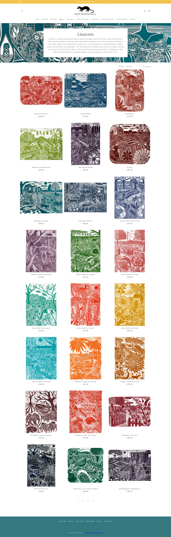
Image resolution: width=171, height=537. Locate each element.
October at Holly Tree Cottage (129, 381)
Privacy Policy (90, 521)
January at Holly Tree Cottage (129, 221)
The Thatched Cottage (85, 167)
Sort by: (121, 66)
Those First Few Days (41, 489)
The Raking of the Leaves (130, 435)
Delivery (70, 521)
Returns (99, 521)
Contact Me (108, 521)
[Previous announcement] (60, 2)
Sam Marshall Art (78, 532)
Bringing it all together (41, 221)
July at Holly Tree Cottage (129, 328)
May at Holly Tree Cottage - (41, 328)
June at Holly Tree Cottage (85, 328)
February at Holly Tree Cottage (41, 274)
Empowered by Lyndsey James (93, 532)
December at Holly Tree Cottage (85, 435)
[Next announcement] (111, 2)
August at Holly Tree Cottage (41, 381)
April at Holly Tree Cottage (129, 274)
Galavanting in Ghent (85, 221)
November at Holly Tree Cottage (41, 435)
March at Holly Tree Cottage (85, 274)
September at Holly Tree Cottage (85, 381)
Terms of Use (79, 521)
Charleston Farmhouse (41, 114)
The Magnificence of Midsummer (129, 489)
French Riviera (129, 114)
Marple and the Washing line (41, 167)
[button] (22, 11)
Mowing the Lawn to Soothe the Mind (85, 489)
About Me (62, 521)
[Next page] (93, 501)
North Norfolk (85, 114)
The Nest (130, 167)
